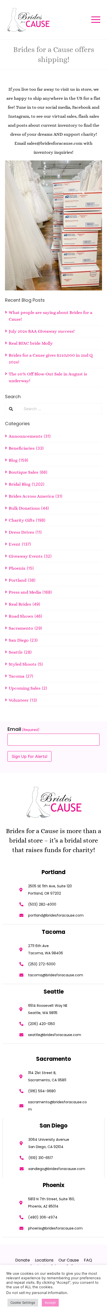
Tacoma (16, 676)
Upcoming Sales (25, 688)
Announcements (25, 436)
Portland (17, 580)
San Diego (19, 640)
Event (14, 544)
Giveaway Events (26, 556)
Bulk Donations (24, 508)
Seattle (16, 652)
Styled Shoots (22, 664)
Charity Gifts (22, 520)
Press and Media (25, 592)
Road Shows (21, 616)
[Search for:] (61, 409)
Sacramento (21, 628)
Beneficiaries (22, 448)
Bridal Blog (19, 484)
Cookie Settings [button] (22, 1303)
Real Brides (20, 604)
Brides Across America (31, 496)
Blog (13, 460)
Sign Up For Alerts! (29, 756)
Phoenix (17, 568)
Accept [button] (50, 1303)
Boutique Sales (23, 472)
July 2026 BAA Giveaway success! (42, 331)
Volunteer (19, 700)
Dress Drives (21, 532)
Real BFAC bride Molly (31, 343)
